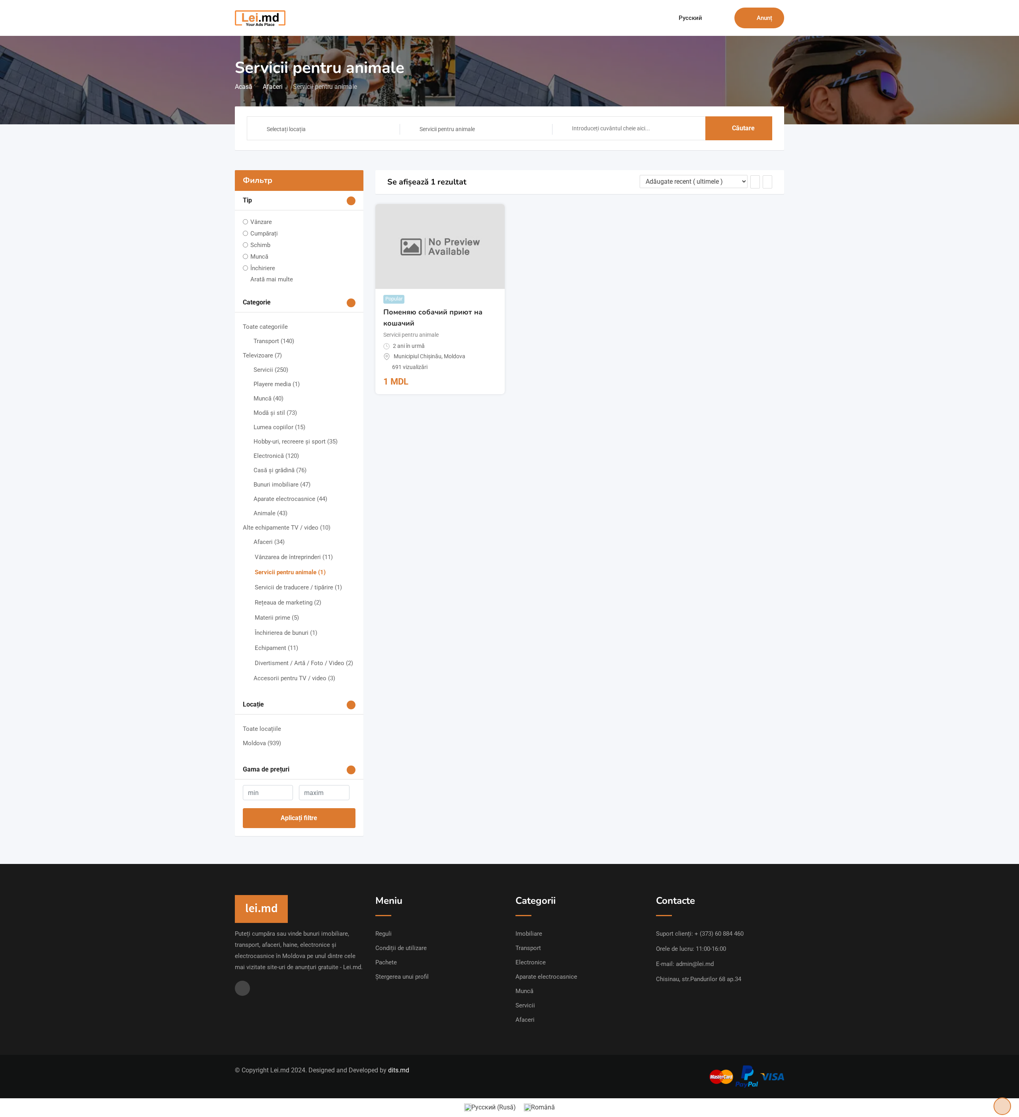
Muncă (259, 256)
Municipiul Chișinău (417, 356)
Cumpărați (264, 233)
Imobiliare (528, 933)
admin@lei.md (695, 964)
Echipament (276, 648)
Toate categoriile (265, 326)
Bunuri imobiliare (282, 484)
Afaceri (269, 542)
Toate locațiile (262, 728)
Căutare (743, 128)
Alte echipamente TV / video (286, 527)
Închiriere (262, 268)
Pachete (386, 962)
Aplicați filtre (299, 818)
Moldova (262, 743)
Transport (274, 341)
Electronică (276, 455)
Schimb (260, 245)
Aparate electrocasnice (290, 499)
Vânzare (261, 222)
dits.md (398, 1070)
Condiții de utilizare (401, 948)
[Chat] (711, 18)
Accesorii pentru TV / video (294, 678)
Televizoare (262, 355)
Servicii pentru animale (290, 572)
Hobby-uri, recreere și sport (296, 441)
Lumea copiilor (279, 427)
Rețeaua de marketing (288, 602)
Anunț (764, 18)
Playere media (277, 384)
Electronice (530, 962)
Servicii (271, 369)
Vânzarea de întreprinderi (294, 557)
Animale (270, 513)
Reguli (383, 933)
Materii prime (277, 617)
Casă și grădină (280, 470)
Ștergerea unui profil (402, 976)
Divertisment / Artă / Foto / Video (304, 663)
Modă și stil (275, 412)
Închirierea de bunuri (286, 632)
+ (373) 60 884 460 (719, 933)
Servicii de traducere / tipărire (298, 587)
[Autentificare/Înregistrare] (724, 18)
